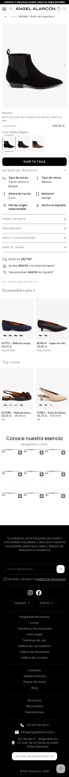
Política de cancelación (34, 646)
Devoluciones (18, 272)
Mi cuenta (34, 700)
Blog (34, 688)
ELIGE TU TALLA (35, 161)
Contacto (34, 670)
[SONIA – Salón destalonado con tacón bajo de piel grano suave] (52, 388)
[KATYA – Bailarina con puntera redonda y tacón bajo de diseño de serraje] (17, 319)
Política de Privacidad (50, 579)
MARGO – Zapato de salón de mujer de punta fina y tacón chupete (52, 343)
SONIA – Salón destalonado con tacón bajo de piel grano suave (52, 412)
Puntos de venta (34, 682)
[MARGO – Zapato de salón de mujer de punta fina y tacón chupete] (52, 319)
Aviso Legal (34, 634)
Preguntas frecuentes (34, 617)
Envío (12, 259)
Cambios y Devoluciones (34, 628)
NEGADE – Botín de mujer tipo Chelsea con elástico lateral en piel (38, 16)
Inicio (14, 16)
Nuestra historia (34, 676)
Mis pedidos (34, 706)
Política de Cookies (34, 658)
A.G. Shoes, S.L (32, 771)
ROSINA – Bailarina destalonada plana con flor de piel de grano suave (17, 412)
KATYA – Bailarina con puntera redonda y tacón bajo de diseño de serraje (17, 343)
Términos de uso (34, 640)
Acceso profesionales (32, 756)
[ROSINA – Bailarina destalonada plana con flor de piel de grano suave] (17, 388)
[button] (58, 9)
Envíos (13, 266)
